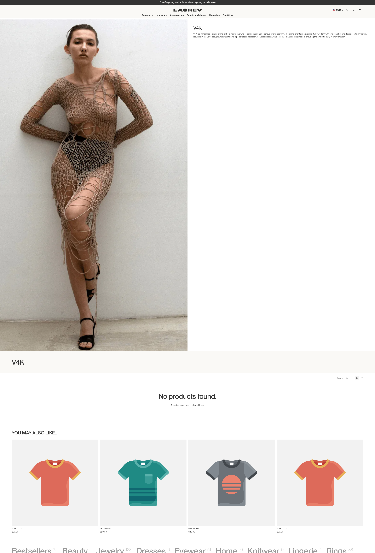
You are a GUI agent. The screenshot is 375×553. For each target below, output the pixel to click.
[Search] (347, 10)
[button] (349, 378)
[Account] (353, 10)
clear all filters (198, 405)
